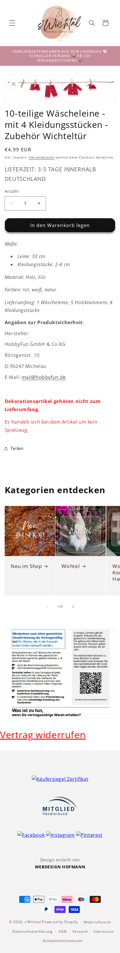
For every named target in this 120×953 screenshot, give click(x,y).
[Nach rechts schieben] (73, 606)
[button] (12, 23)
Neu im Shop (26, 566)
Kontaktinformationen (63, 941)
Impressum (103, 931)
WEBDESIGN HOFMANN (60, 867)
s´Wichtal (32, 922)
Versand (80, 931)
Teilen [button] (17, 448)
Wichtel (70, 566)
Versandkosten (41, 157)
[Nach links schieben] (46, 606)
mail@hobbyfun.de (44, 377)
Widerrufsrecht (97, 922)
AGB (62, 931)
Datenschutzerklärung (32, 931)
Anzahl (12, 191)
